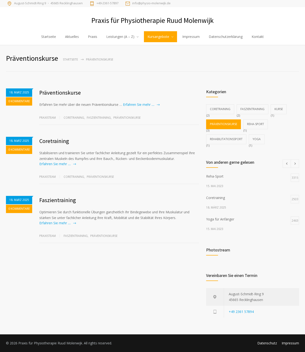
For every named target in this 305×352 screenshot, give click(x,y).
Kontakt (258, 36)
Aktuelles (72, 36)
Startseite (48, 36)
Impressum (191, 36)
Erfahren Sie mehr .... (138, 104)
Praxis (92, 36)
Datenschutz (267, 343)
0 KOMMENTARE (19, 101)
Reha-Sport (255, 124)
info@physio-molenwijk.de (151, 3)
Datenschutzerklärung (226, 36)
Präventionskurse (60, 92)
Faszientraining (99, 118)
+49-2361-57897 (107, 3)
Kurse (278, 109)
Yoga (257, 139)
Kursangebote (158, 36)
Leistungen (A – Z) (120, 36)
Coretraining (74, 118)
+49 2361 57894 (241, 311)
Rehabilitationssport (226, 139)
